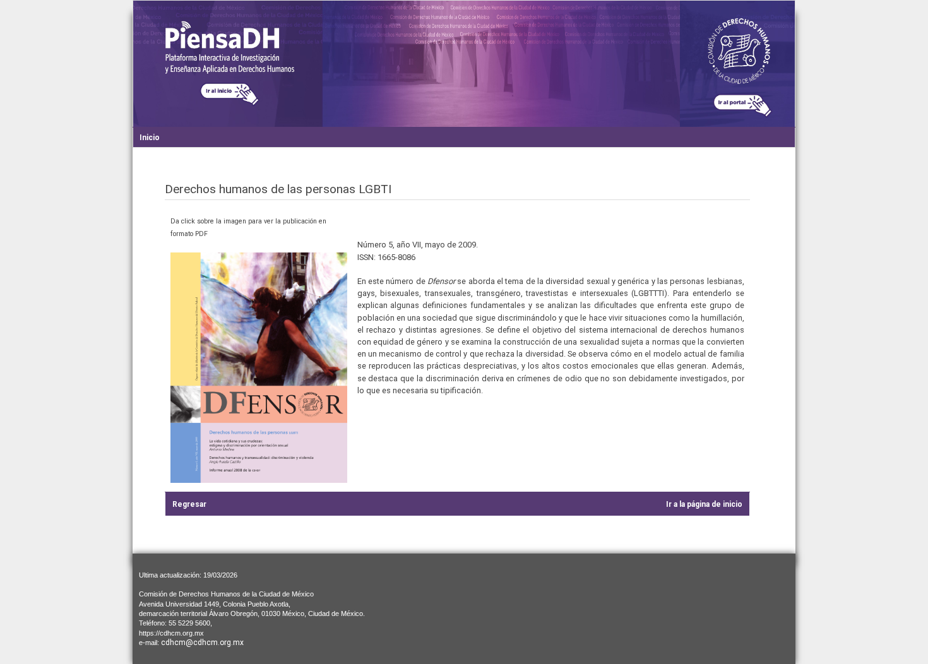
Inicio (150, 137)
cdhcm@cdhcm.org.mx (202, 642)
